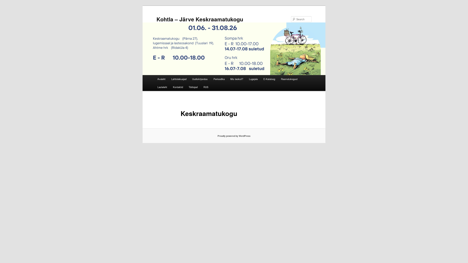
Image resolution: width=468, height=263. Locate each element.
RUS (205, 87)
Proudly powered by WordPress (234, 136)
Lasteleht (162, 87)
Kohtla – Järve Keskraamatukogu (199, 19)
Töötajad (193, 87)
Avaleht (161, 79)
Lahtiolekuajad (178, 79)
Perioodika (219, 79)
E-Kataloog (269, 79)
